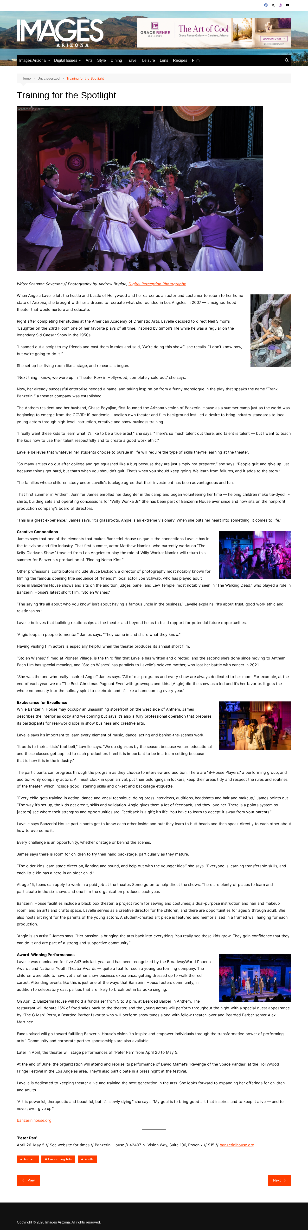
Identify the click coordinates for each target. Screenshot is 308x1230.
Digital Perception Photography (157, 283)
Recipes (180, 60)
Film (195, 60)
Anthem (29, 1159)
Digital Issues (65, 60)
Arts (89, 60)
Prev (31, 1180)
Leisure (148, 60)
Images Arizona (32, 60)
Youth (88, 1159)
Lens (164, 60)
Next (277, 1180)
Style (101, 60)
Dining (116, 60)
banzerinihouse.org (34, 1120)
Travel (132, 60)
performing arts (60, 1159)
